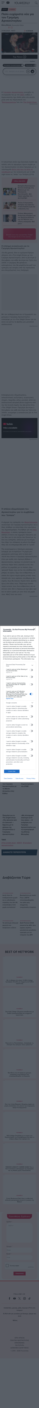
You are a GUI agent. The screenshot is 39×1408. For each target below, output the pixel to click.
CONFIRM (12, 771)
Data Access (19, 778)
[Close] (35, 630)
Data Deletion (8, 778)
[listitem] (19, 665)
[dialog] (19, 704)
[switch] (31, 670)
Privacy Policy (30, 778)
